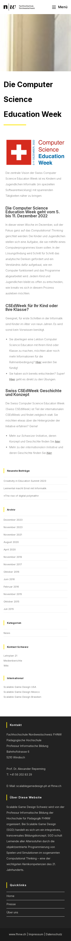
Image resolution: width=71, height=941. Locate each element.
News (7, 632)
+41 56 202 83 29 (21, 774)
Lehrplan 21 (10, 655)
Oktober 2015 (11, 601)
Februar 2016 (11, 586)
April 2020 (10, 549)
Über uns (12, 912)
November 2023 (13, 527)
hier (57, 441)
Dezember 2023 (13, 519)
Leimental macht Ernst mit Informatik (25, 488)
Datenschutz (54, 934)
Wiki (6, 665)
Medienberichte (13, 660)
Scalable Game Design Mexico (22, 691)
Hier (38, 362)
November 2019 (13, 556)
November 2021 (13, 534)
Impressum (36, 934)
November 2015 (13, 594)
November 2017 (13, 564)
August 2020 (11, 542)
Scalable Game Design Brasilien (22, 696)
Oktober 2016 (11, 571)
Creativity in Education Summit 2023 (25, 480)
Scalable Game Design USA (20, 686)
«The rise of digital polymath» (21, 495)
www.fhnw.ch (17, 934)
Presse (11, 904)
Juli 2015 (9, 608)
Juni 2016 (9, 579)
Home (10, 896)
